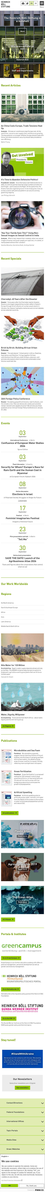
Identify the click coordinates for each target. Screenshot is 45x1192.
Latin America (6, 621)
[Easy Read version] (23, 3)
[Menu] (42, 3)
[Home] (10, 4)
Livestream (22, 501)
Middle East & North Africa (10, 626)
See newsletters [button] (22, 1088)
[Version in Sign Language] (27, 3)
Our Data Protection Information (11, 1180)
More (22, 31)
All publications (9, 813)
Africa (3, 612)
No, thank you (31, 1185)
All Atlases (7, 919)
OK (9, 1185)
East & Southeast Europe (9, 607)
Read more (22, 836)
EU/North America (7, 603)
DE (36, 3)
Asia (2, 617)
